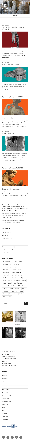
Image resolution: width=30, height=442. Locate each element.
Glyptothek (15, 277)
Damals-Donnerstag (7, 247)
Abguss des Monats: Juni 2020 (12, 97)
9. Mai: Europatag (8, 133)
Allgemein (4, 244)
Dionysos (5, 275)
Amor (20, 261)
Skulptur (5, 294)
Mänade (5, 288)
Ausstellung (6, 272)
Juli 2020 (4, 407)
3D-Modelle (5, 235)
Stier (10, 294)
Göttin (4, 280)
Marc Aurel (6, 285)
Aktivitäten (5, 241)
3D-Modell (14, 261)
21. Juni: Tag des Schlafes (10, 64)
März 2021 (4, 387)
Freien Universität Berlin (12, 210)
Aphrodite (15, 267)
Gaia (25, 275)
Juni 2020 (4, 410)
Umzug (15, 294)
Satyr (21, 291)
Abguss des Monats (7, 238)
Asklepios (13, 269)
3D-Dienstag (6, 261)
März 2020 (5, 419)
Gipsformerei (6, 277)
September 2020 (6, 401)
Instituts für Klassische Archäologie (18, 208)
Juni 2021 (4, 378)
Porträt (24, 288)
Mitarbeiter (13, 285)
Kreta (9, 283)
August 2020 (5, 404)
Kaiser (24, 280)
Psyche (12, 291)
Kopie (4, 283)
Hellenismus (17, 280)
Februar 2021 (5, 390)
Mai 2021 (4, 381)
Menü (15, 15)
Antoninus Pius (7, 267)
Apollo (21, 267)
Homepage (18, 222)
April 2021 (4, 384)
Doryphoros (13, 275)
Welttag (5, 296)
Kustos (14, 283)
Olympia (11, 288)
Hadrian (10, 280)
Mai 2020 (4, 413)
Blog (5, 8)
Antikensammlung (8, 264)
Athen (19, 269)
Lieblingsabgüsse (6, 250)
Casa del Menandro (16, 272)
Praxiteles (5, 291)
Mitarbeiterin (21, 285)
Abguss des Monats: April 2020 (12, 168)
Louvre (20, 283)
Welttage (4, 252)
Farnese (20, 275)
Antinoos (16, 264)
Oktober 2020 (5, 398)
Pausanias (17, 288)
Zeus (10, 296)
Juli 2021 (4, 375)
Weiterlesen (5, 57)
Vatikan (21, 294)
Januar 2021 (5, 392)
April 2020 (5, 416)
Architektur (6, 269)
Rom (17, 291)
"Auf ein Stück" (6, 232)
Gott (20, 277)
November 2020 (6, 395)
